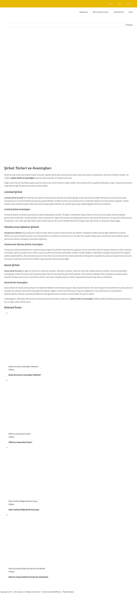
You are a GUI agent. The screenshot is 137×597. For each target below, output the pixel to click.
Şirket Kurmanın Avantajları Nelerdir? (23, 366)
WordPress (56, 592)
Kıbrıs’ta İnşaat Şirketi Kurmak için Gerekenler (27, 568)
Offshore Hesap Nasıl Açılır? (20, 434)
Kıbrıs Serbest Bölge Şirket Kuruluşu (23, 501)
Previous (129, 25)
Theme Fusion (68, 592)
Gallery (11, 369)
